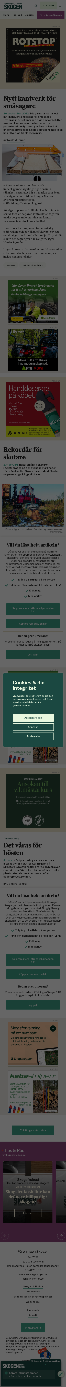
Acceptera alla (33, 717)
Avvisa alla (33, 736)
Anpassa (33, 727)
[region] (33, 693)
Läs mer (26, 705)
